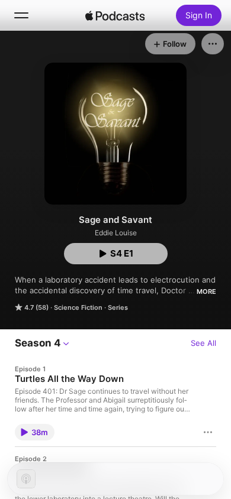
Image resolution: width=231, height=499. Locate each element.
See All (203, 343)
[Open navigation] (21, 15)
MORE (206, 291)
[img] (114, 15)
